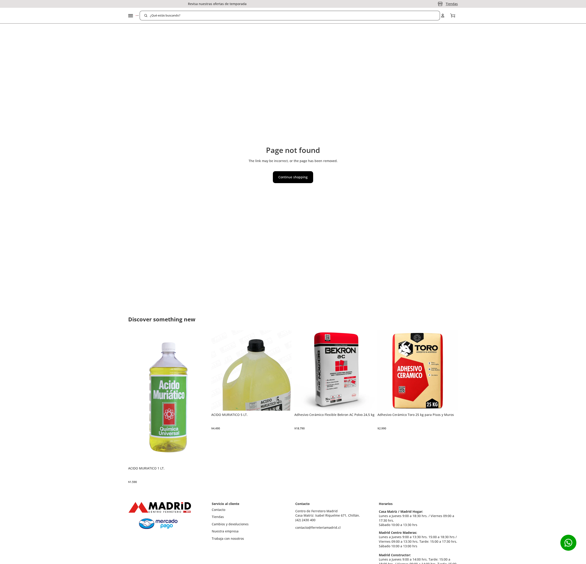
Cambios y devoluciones (230, 524)
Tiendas (452, 4)
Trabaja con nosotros (228, 538)
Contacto (218, 509)
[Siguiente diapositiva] (368, 370)
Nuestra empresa (225, 531)
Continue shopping (293, 177)
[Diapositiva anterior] (301, 370)
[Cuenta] (443, 16)
